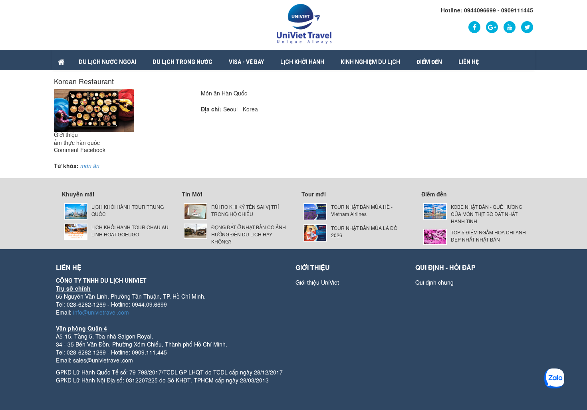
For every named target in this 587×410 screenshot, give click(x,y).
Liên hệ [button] (468, 62)
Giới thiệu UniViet (317, 282)
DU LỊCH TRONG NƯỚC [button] (182, 62)
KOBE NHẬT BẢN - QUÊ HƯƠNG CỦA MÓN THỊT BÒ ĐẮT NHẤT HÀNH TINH (486, 213)
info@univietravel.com (101, 312)
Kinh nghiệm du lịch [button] (370, 62)
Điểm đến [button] (429, 62)
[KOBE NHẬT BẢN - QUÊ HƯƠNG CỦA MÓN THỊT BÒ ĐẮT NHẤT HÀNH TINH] (435, 210)
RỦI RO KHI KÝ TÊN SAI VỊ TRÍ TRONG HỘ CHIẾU (245, 210)
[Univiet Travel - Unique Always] (304, 23)
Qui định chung (434, 282)
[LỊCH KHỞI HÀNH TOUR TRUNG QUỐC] (75, 210)
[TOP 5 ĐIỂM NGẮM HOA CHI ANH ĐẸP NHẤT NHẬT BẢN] (435, 236)
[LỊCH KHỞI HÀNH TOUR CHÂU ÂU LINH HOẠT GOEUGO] (75, 230)
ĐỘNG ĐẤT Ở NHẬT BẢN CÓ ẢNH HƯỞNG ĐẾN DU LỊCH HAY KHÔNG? (248, 234)
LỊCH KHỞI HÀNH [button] (302, 62)
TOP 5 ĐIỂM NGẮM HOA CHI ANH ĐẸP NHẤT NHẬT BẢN (488, 236)
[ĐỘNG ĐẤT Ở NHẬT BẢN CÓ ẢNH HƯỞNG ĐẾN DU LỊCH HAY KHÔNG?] (195, 230)
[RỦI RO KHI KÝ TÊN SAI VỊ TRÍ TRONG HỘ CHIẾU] (195, 210)
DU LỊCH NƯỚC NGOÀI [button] (107, 62)
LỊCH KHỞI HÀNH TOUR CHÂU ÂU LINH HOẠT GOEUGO (130, 231)
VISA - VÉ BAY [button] (246, 62)
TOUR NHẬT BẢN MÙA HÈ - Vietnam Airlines (362, 210)
